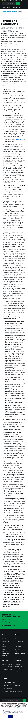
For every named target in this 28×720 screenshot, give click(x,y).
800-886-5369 (17, 7)
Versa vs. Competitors (18, 665)
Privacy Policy (19, 139)
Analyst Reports (19, 668)
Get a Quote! (18, 671)
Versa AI (4, 646)
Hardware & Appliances (5, 650)
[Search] (18, 3)
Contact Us (18, 674)
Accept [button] (10, 717)
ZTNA (16, 639)
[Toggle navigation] (24, 16)
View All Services (20, 653)
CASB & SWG (18, 646)
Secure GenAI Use (7, 669)
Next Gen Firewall (19, 641)
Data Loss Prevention (18, 650)
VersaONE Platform (7, 639)
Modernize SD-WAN (7, 667)
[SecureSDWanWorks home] (13, 12)
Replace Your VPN (7, 664)
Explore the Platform (5, 654)
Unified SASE (5, 641)
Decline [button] (17, 717)
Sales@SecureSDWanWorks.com (13, 691)
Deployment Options (7, 644)
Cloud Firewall (18, 644)
